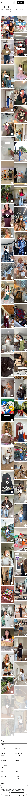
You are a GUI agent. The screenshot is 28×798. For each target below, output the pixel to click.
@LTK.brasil (3, 763)
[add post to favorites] (12, 38)
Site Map (17, 776)
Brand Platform (18, 755)
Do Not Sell (3, 783)
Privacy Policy (4, 776)
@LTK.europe (3, 760)
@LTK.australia (4, 765)
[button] (26, 2)
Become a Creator (19, 753)
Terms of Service (4, 773)
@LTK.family (3, 758)
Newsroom (17, 758)
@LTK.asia (3, 767)
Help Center (17, 773)
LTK (15, 750)
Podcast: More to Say (5, 750)
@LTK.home (3, 755)
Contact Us (17, 778)
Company (17, 760)
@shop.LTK (3, 753)
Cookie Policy (3, 778)
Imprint (2, 781)
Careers (16, 763)
